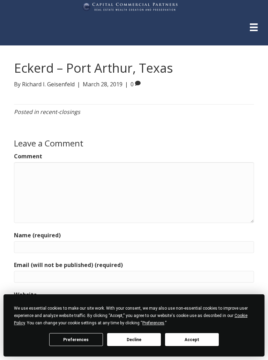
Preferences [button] (153, 323)
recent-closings (60, 112)
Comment (28, 156)
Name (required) (37, 235)
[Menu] (253, 27)
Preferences (76, 339)
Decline (134, 339)
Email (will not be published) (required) (68, 265)
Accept (192, 339)
